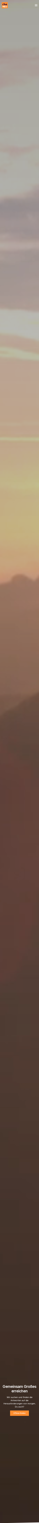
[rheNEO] (5, 5)
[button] (36, 5)
